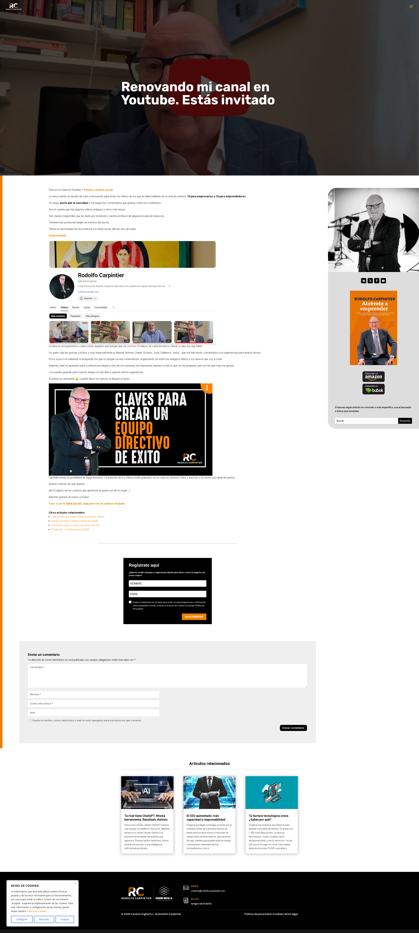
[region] (43, 903)
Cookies (278, 914)
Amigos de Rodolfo (201, 904)
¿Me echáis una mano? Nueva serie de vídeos (77, 516)
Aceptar (65, 919)
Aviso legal (291, 914)
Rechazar (44, 919)
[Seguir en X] (370, 280)
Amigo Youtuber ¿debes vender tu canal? (74, 521)
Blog (195, 899)
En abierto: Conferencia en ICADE (70, 529)
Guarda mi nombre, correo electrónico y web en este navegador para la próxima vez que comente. (87, 720)
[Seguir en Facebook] (376, 280)
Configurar (21, 919)
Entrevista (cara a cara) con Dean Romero (75, 525)
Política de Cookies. (37, 911)
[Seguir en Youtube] (383, 280)
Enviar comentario (293, 727)
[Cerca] (75, 883)
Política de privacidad (257, 914)
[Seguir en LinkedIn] (363, 280)
